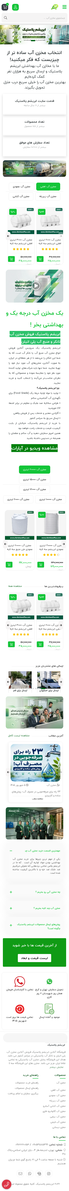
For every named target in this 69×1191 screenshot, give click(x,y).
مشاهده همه (15, 586)
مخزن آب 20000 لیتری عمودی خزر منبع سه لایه (20, 547)
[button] (36, 40)
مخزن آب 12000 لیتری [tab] (34, 489)
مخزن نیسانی (59, 1127)
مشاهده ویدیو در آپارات (34, 448)
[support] (39, 1173)
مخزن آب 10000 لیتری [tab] (50, 499)
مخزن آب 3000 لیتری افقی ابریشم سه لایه (21, 241)
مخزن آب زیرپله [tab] (47, 196)
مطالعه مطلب (37, 798)
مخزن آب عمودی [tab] (21, 186)
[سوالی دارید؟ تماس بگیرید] (6, 1184)
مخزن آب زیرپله (57, 1101)
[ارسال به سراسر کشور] (34, 168)
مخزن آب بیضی (58, 1117)
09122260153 (22, 1144)
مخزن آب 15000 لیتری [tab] (34, 479)
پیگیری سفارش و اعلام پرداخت (23, 1093)
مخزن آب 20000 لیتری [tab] (34, 469)
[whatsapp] (29, 1173)
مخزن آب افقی (58, 1090)
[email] (20, 1173)
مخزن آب (61, 1083)
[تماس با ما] (34, 712)
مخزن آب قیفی (58, 1122)
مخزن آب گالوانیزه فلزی (54, 1111)
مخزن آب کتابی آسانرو (54, 1106)
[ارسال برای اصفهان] (48, 680)
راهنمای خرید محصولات (26, 1083)
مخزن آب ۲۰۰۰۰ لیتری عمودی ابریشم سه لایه (51, 547)
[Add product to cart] (40, 259)
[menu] (64, 7)
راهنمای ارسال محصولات (26, 1088)
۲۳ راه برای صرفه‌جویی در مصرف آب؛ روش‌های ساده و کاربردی (36, 793)
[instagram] (48, 1173)
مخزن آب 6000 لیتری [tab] (18, 499)
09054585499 (47, 1144)
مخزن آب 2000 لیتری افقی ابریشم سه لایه (50, 241)
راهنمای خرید (30, 1075)
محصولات (60, 1075)
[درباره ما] (34, 823)
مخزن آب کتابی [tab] (21, 196)
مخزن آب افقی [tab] (48, 186)
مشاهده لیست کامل (19, 735)
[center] (6, 18)
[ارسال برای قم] (20, 680)
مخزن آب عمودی (57, 1095)
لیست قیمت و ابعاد (34, 958)
